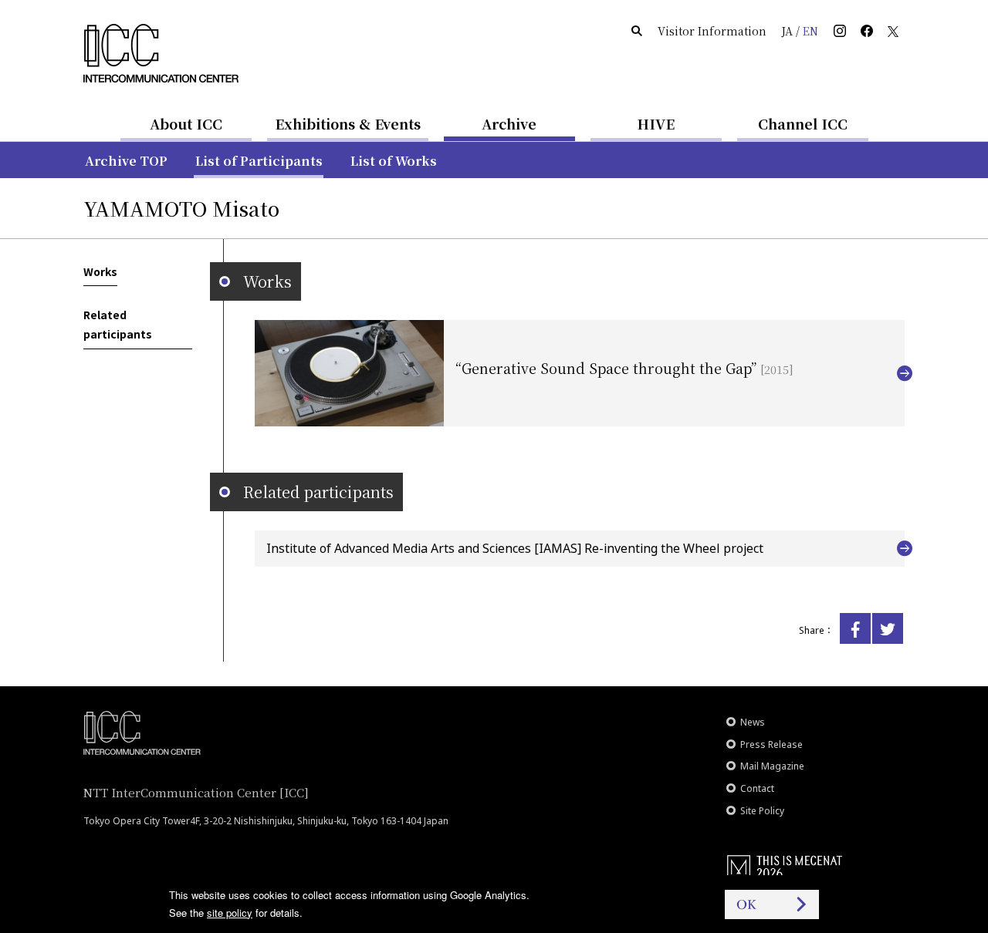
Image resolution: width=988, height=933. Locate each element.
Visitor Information (712, 31)
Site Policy (762, 810)
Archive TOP (126, 161)
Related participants (117, 324)
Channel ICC (803, 123)
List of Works (393, 161)
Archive (509, 123)
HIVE (656, 123)
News (752, 722)
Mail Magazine (772, 766)
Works (100, 271)
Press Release (771, 744)
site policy (229, 912)
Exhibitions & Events (348, 123)
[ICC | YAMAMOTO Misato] (855, 628)
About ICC (186, 123)
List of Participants (259, 161)
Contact (757, 788)
